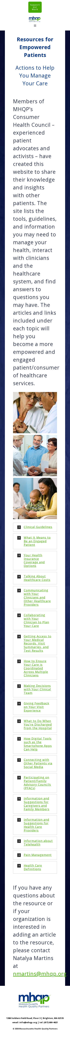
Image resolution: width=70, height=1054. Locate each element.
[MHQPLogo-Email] (35, 17)
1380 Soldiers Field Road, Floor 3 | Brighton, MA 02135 (35, 1018)
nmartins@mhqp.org (40, 973)
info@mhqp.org (28, 1022)
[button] (35, 527)
